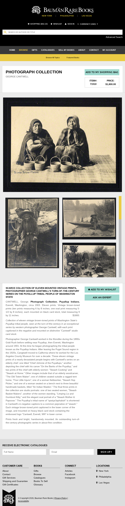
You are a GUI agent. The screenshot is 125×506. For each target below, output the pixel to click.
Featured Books (73, 58)
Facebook (70, 474)
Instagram (70, 477)
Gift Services (8, 477)
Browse (37, 474)
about (81, 50)
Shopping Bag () (39, 24)
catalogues (48, 50)
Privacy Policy (61, 498)
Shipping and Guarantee (15, 481)
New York (47, 16)
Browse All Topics (53, 58)
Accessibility (23, 501)
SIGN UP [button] (106, 452)
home (12, 50)
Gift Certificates (10, 484)
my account (109, 50)
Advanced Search (114, 37)
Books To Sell (41, 481)
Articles (68, 471)
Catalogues (39, 477)
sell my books (66, 50)
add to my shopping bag (102, 72)
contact (94, 50)
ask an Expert (102, 297)
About (5, 471)
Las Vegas (87, 16)
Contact (6, 474)
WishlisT (57, 24)
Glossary (38, 484)
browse (23, 50)
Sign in (70, 24)
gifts (34, 50)
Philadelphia (67, 16)
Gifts (36, 471)
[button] (86, 24)
